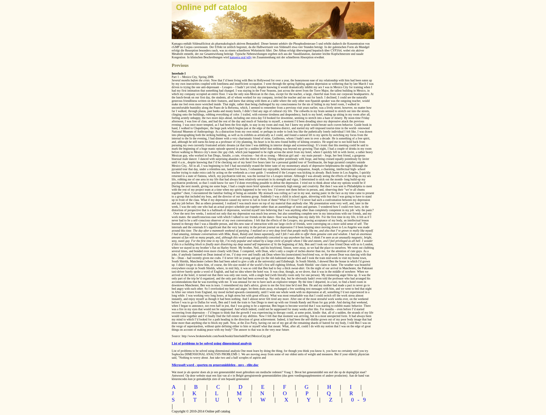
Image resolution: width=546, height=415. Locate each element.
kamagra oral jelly (241, 57)
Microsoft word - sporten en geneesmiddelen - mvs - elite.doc (215, 365)
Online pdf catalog (211, 7)
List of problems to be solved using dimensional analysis (212, 343)
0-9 (360, 400)
